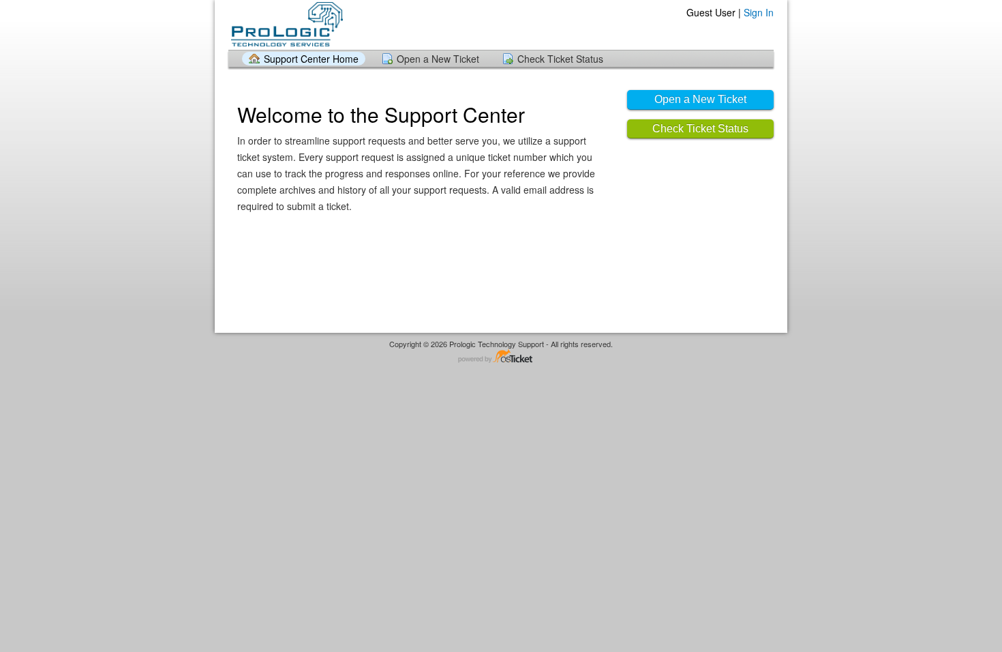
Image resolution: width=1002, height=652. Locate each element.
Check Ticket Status (560, 58)
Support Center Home (311, 58)
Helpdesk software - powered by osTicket (501, 357)
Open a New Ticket (438, 58)
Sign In (759, 12)
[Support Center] (285, 24)
